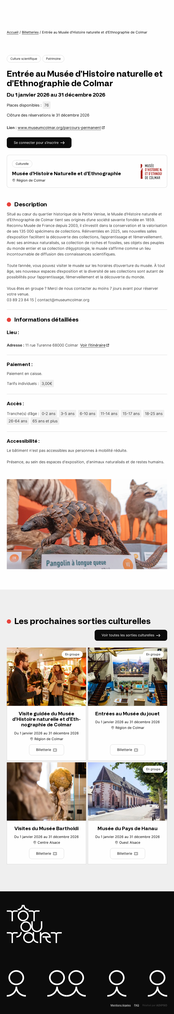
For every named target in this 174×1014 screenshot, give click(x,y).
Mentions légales (121, 1005)
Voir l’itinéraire (92, 345)
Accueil (12, 32)
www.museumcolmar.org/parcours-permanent (59, 127)
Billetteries (30, 32)
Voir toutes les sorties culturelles (128, 635)
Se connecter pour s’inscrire (36, 142)
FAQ (136, 1005)
